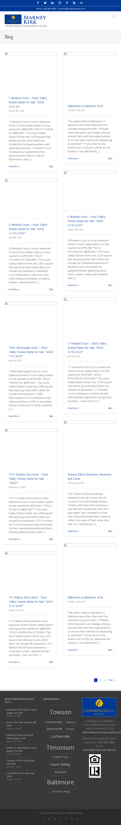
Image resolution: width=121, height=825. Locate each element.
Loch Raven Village (60, 791)
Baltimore (60, 782)
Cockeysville (54, 722)
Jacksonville (54, 729)
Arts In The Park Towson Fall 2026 (21, 724)
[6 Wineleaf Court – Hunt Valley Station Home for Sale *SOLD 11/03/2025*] (31, 198)
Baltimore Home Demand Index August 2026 (20, 737)
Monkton (70, 722)
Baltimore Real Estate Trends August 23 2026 (22, 711)
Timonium (60, 747)
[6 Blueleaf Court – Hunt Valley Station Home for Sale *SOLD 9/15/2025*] (90, 190)
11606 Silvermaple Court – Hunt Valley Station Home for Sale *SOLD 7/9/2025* (31, 352)
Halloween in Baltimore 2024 (85, 597)
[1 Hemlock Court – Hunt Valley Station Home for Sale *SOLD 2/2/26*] (31, 71)
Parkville (60, 772)
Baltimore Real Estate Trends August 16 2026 (22, 749)
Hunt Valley (60, 764)
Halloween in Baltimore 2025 (85, 106)
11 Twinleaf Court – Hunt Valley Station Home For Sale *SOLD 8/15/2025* (87, 348)
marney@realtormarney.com (72, 8)
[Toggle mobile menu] (114, 16)
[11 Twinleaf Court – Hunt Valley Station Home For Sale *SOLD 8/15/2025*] (90, 317)
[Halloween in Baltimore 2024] (90, 569)
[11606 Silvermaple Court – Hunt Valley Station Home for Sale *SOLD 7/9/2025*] (31, 321)
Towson (60, 712)
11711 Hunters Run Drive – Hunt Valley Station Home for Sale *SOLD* (28, 479)
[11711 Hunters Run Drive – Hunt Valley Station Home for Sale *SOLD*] (31, 448)
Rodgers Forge (60, 756)
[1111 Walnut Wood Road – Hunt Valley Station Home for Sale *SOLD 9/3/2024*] (31, 571)
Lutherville (60, 736)
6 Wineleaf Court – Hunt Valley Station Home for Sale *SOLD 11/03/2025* (28, 229)
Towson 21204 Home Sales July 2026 (21, 762)
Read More (14, 166)
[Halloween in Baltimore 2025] (90, 78)
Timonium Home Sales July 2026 (20, 775)
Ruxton (70, 728)
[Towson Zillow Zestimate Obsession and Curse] (90, 446)
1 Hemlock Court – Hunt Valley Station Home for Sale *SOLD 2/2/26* (28, 102)
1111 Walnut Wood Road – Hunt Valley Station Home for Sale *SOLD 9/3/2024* (31, 602)
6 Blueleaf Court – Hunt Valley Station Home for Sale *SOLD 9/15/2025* (87, 221)
